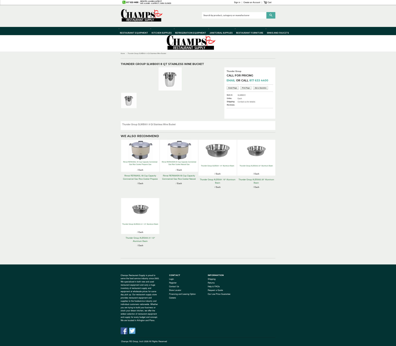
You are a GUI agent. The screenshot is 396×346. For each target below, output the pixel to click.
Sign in (237, 2)
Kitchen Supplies (161, 32)
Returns (211, 282)
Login (171, 278)
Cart (269, 2)
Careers (172, 297)
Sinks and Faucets (277, 32)
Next (212, 79)
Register (172, 282)
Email (231, 80)
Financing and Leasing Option (182, 293)
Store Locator (175, 290)
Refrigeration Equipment (188, 32)
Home (123, 53)
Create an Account (251, 2)
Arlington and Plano (145, 320)
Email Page (232, 88)
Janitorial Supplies (220, 32)
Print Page (246, 88)
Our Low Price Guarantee (219, 293)
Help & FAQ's (214, 286)
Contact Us (174, 286)
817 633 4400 (132, 2)
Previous (127, 79)
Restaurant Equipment (132, 32)
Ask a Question (260, 88)
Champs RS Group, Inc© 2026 (134, 341)
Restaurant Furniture (248, 32)
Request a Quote (215, 290)
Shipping (211, 278)
